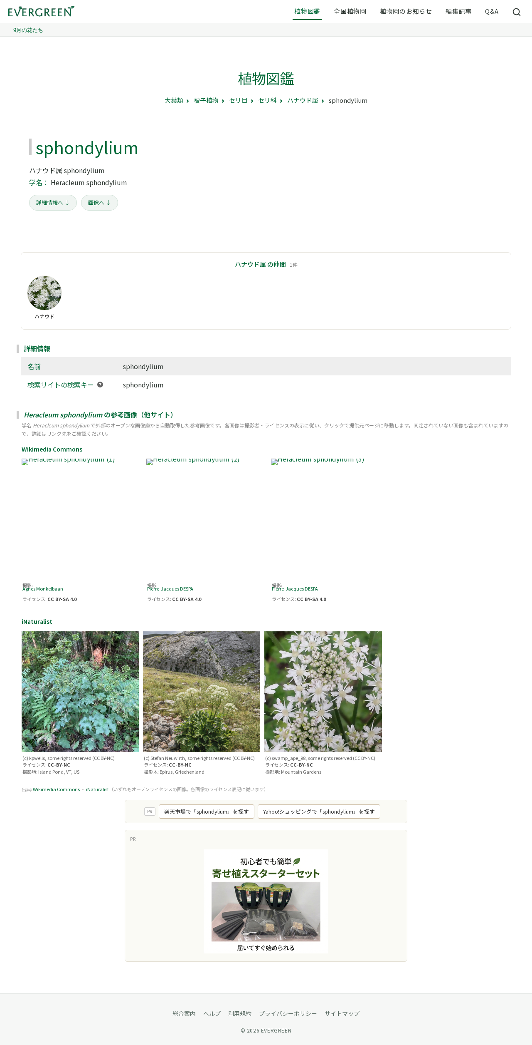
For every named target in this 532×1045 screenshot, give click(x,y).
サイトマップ (342, 1013)
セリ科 (267, 100)
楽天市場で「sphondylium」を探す (206, 811)
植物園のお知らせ (406, 11)
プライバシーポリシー (288, 1013)
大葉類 (174, 100)
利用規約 (239, 1013)
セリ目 (238, 100)
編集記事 (459, 11)
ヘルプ (212, 1013)
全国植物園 (350, 11)
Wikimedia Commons (56, 789)
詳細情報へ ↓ (53, 202)
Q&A (492, 11)
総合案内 (184, 1013)
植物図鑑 (307, 11)
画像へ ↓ (99, 202)
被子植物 (206, 100)
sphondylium (143, 385)
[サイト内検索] (517, 11)
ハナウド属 (302, 100)
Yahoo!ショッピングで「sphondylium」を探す (319, 811)
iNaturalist (97, 789)
